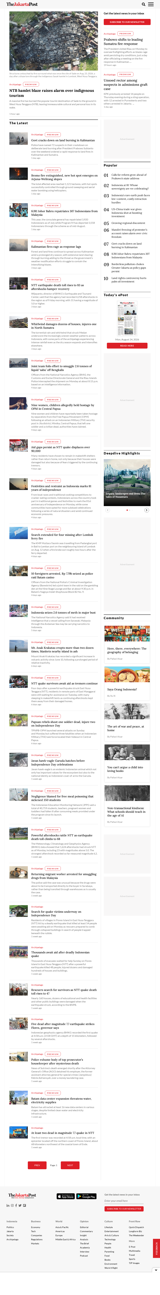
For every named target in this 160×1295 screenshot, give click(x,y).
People (108, 1243)
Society (10, 1235)
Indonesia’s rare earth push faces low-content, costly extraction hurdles (131, 199)
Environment (111, 1263)
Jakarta (10, 1231)
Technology (110, 1239)
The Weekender (136, 1235)
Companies (36, 1235)
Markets (35, 1243)
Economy (35, 1227)
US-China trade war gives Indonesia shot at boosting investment (127, 213)
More (132, 1241)
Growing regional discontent (128, 222)
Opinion (84, 1221)
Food (107, 1255)
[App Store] (65, 1196)
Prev (37, 1165)
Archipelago (12, 1239)
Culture (109, 1221)
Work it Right (111, 1268)
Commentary (86, 1231)
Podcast (84, 1255)
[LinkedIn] (8, 1205)
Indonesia (12, 1221)
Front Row (134, 1221)
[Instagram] (12, 1205)
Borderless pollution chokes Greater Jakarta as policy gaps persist (129, 268)
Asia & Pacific (62, 1227)
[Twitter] (20, 1205)
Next (70, 1165)
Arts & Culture (112, 1235)
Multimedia (134, 1250)
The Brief (84, 1243)
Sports (132, 1259)
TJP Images (134, 1263)
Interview (84, 1251)
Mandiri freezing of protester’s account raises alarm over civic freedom (130, 233)
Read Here (127, 345)
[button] (146, 510)
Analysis (84, 1239)
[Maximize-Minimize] (156, 1270)
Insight (83, 1235)
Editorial (84, 1227)
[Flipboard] (24, 1205)
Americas (60, 1231)
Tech (33, 1231)
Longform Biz (135, 1231)
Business (36, 1221)
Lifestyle (109, 1227)
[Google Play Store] (86, 1196)
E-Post (132, 1246)
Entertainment (112, 1231)
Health (108, 1247)
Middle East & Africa (65, 1239)
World (58, 1221)
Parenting (109, 1251)
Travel (132, 1255)
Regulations (36, 1239)
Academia (85, 1247)
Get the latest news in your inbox (124, 13)
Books (107, 1259)
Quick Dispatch (136, 1227)
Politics (10, 1227)
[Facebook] (16, 1205)
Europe (58, 1235)
